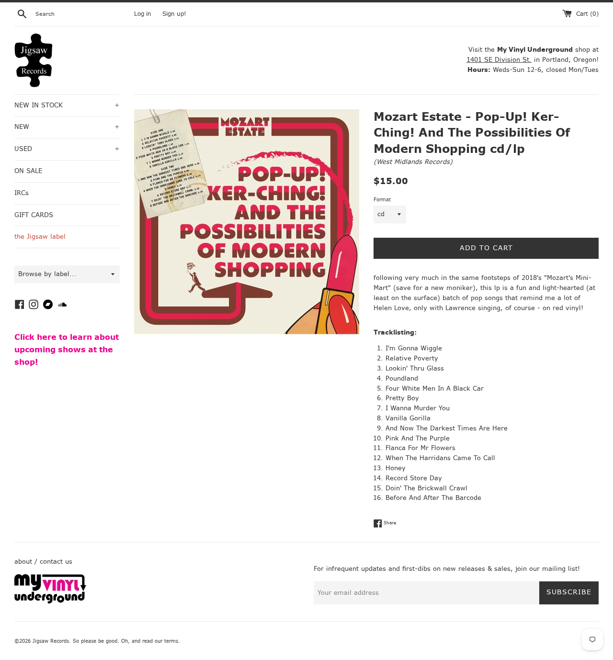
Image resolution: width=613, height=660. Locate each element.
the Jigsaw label (40, 236)
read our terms (160, 641)
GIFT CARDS (33, 215)
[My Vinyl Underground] (50, 601)
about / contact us (43, 561)
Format (382, 200)
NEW (67, 127)
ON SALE (28, 171)
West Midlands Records (413, 162)
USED (67, 149)
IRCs (21, 193)
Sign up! (174, 14)
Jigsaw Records (51, 641)
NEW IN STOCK (67, 105)
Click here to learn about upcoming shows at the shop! (66, 349)
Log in (142, 14)
